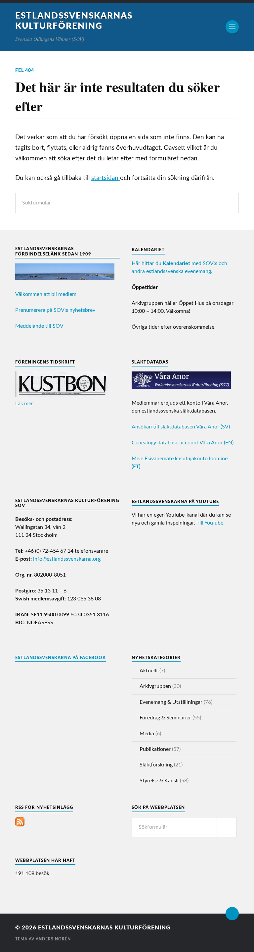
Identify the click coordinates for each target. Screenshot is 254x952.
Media (147, 733)
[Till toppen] (232, 913)
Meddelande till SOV (39, 326)
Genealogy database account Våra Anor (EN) (182, 442)
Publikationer (155, 749)
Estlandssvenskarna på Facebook (60, 658)
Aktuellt (149, 670)
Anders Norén (53, 939)
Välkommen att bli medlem (45, 294)
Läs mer (24, 403)
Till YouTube (209, 523)
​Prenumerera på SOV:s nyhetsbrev (55, 310)
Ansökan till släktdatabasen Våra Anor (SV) (181, 426)
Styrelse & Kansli (159, 780)
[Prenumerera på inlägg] (19, 824)
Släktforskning (156, 764)
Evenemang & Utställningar (171, 702)
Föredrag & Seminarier (165, 717)
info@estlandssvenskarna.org (67, 559)
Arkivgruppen (155, 686)
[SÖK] (229, 203)
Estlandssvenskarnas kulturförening (104, 927)
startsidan (105, 178)
